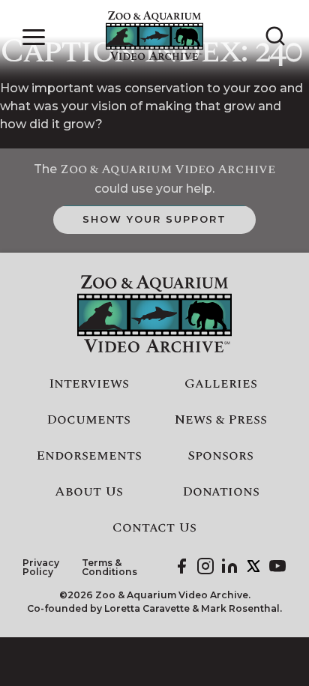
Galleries (220, 384)
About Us (89, 492)
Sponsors (221, 456)
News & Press (221, 420)
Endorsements (89, 456)
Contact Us (154, 528)
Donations (221, 492)
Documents (88, 420)
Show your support (154, 219)
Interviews (89, 384)
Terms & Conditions (109, 568)
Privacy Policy (40, 568)
